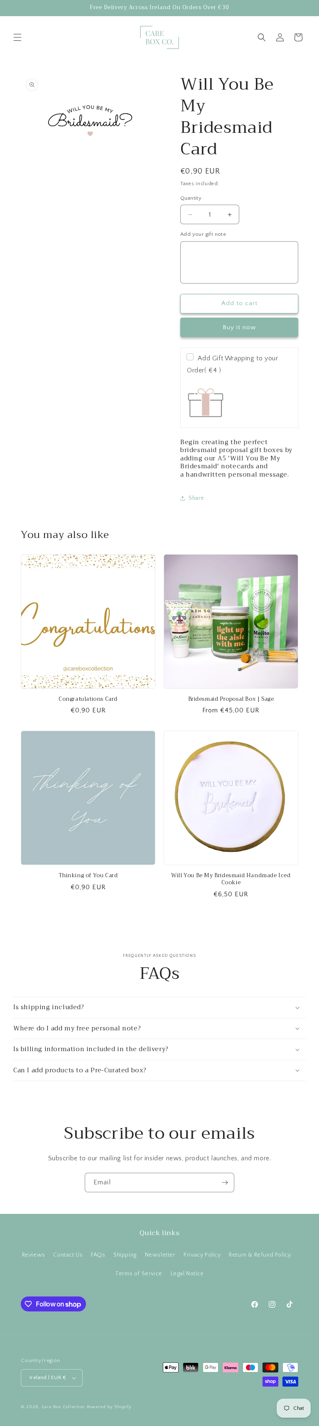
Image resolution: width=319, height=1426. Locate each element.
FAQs (98, 1255)
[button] (17, 37)
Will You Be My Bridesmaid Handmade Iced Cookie (230, 879)
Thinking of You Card (88, 875)
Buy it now (239, 327)
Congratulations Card (88, 699)
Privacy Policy (202, 1255)
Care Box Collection (63, 1406)
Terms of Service (138, 1273)
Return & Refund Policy (260, 1255)
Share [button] (196, 498)
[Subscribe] (225, 1182)
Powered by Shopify (109, 1406)
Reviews (33, 1255)
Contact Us (68, 1255)
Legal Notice (187, 1273)
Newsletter (160, 1255)
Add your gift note (203, 234)
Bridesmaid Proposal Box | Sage (231, 699)
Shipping (125, 1255)
